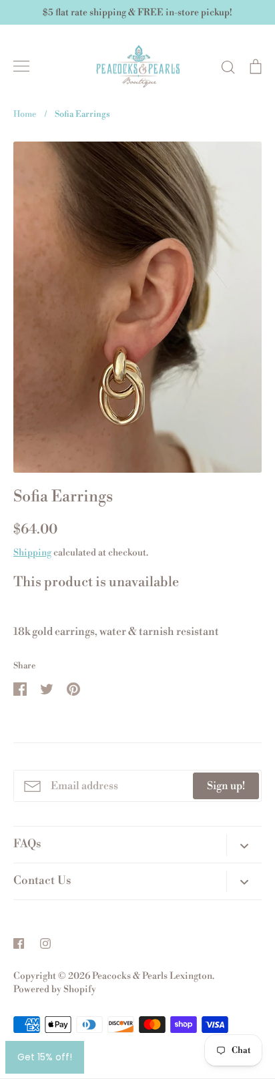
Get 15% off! (44, 1057)
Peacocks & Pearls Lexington (152, 976)
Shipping (32, 553)
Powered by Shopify (54, 990)
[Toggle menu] (21, 66)
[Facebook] (18, 943)
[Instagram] (45, 943)
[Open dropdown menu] (244, 844)
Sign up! (226, 786)
